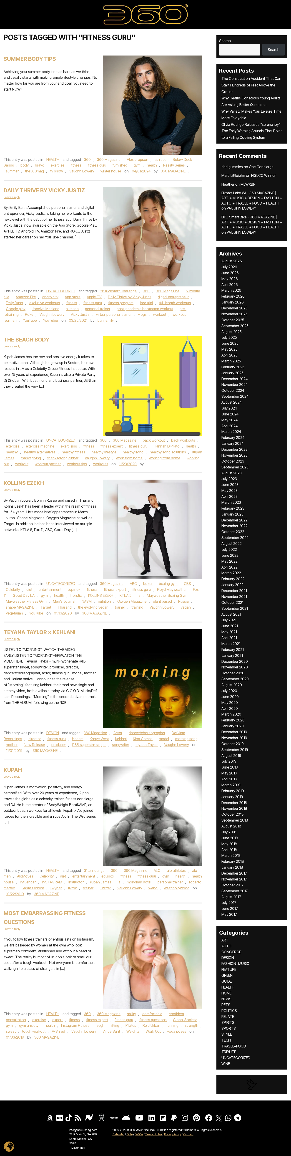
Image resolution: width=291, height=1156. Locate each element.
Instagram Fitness (75, 1025)
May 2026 (229, 278)
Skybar (56, 888)
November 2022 (234, 526)
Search (225, 40)
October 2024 (232, 390)
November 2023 (234, 455)
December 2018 (234, 802)
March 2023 (231, 502)
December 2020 (234, 661)
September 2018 (234, 820)
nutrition (72, 308)
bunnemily (106, 320)
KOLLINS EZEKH (24, 483)
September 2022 (234, 537)
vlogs (142, 314)
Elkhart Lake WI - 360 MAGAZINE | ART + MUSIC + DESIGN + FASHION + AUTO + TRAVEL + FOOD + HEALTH (251, 198)
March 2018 (231, 855)
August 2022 (231, 543)
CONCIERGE (231, 952)
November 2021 (234, 596)
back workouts (183, 440)
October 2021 (232, 602)
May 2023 (229, 490)
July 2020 (229, 690)
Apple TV (94, 297)
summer (12, 171)
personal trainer (97, 308)
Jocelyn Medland (45, 308)
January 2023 (232, 514)
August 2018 (231, 826)
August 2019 (231, 755)
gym (137, 165)
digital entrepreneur (173, 297)
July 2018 (228, 832)
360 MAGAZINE (173, 171)
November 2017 (234, 879)
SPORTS (228, 1028)
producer (58, 744)
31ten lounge (94, 870)
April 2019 (229, 779)
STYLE (226, 1034)
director (34, 738)
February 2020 (233, 720)
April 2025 (229, 355)
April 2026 (229, 284)
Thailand (65, 607)
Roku (29, 314)
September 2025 (234, 326)
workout (159, 314)
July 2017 (228, 902)
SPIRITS (227, 1022)
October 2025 (232, 320)
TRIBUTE (228, 1052)
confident (176, 1014)
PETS (225, 1004)
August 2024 (231, 402)
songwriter (120, 744)
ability (131, 1014)
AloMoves (25, 876)
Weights (132, 1031)
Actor (117, 733)
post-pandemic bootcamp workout (145, 308)
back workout (154, 440)
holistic (76, 595)
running (172, 1025)
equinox (74, 589)
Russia (183, 601)
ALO (157, 870)
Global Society (185, 1019)
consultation (16, 1019)
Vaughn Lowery (81, 171)
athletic (160, 159)
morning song (186, 738)
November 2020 (234, 667)
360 (87, 159)
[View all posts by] (147, 464)
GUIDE (226, 981)
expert (57, 1019)
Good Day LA (24, 595)
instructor (76, 882)
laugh (100, 1025)
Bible (130, 1134)
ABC (133, 583)
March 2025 (231, 361)
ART (224, 940)
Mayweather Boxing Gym (167, 595)
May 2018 (229, 844)
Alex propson (137, 159)
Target (45, 607)
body (24, 165)
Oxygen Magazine (132, 601)
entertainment (50, 589)
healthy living (133, 452)
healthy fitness (73, 452)
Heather (227, 184)
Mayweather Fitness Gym (26, 601)
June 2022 (229, 555)
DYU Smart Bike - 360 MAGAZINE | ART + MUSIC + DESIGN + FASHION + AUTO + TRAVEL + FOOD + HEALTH (251, 222)
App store (72, 297)
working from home (164, 458)
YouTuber (50, 320)
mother (12, 744)
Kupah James (100, 882)
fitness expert (111, 446)
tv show (56, 171)
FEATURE (228, 969)
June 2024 (229, 414)
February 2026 (233, 296)
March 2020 (231, 714)
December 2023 (234, 449)
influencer (28, 882)
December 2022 (234, 520)
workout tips (77, 464)
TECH (226, 1040)
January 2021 (232, 655)
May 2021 (229, 632)
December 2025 (234, 308)
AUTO (226, 946)
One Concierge (261, 166)
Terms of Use (153, 1134)
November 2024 (234, 384)
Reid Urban (151, 1025)
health (152, 165)
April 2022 (229, 567)
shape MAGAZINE (20, 607)
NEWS (226, 999)
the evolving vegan (93, 607)
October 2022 (232, 531)
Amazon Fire (26, 297)
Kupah (13, 769)
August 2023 (231, 473)
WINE (225, 1063)
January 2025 (232, 373)
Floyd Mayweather (172, 589)
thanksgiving (31, 458)
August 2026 (231, 261)
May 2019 (229, 773)
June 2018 (229, 838)
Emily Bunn (14, 303)
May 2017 (229, 914)
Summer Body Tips (30, 59)
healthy (12, 452)
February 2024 (232, 437)
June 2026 (230, 273)
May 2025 (229, 349)
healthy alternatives (39, 452)
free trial (146, 303)
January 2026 (232, 302)
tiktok (72, 888)
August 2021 (231, 614)
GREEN (227, 975)
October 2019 (232, 743)
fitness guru (97, 165)
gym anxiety (28, 1025)
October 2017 (232, 885)
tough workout (33, 1031)
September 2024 (234, 396)
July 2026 (229, 267)
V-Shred (58, 1031)
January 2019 (232, 796)
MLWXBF (248, 184)
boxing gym (168, 583)
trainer (120, 607)
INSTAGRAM (52, 882)
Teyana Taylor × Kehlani (39, 632)
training (137, 607)
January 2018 (232, 867)
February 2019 (232, 791)
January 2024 (232, 443)
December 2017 (234, 873)
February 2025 (232, 367)
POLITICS (229, 1010)
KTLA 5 (125, 595)
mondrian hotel (139, 882)
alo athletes (176, 870)
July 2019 (228, 761)
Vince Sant (111, 1031)
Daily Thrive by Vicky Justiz (44, 190)
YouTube (30, 320)
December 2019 (234, 732)
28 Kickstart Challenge (118, 291)
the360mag (34, 171)
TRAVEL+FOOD (233, 1046)
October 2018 (232, 814)
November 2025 (234, 314)
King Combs (143, 738)
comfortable (152, 1014)
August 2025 (231, 331)
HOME (226, 993)
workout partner (48, 464)
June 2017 (229, 908)
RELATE (227, 1016)
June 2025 (229, 343)
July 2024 (229, 408)
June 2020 (230, 696)
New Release (34, 744)
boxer (148, 583)
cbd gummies (232, 166)
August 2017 (231, 897)
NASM (87, 601)
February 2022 (232, 579)
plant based (162, 601)
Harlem (77, 738)
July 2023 (229, 478)
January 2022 (232, 584)
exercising (69, 446)
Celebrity (13, 589)
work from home (129, 458)
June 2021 (229, 626)
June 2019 (229, 767)
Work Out (153, 1031)
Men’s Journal (64, 601)
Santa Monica (33, 888)
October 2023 (232, 461)
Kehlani (121, 738)
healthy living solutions (168, 452)
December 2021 (234, 590)
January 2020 (232, 726)
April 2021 (229, 637)
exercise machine (40, 446)
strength (191, 1025)
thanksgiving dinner (62, 458)
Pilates (130, 1025)
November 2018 (234, 808)
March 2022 (231, 573)
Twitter (105, 888)
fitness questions (153, 1019)
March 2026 (231, 290)
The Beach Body (26, 339)
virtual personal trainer (114, 314)
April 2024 (229, 426)
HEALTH (52, 159)
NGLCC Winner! (263, 175)
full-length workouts (175, 303)
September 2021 (234, 608)
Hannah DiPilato (167, 446)
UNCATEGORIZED (60, 291)
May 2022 (229, 561)
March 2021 (230, 643)
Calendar (118, 1134)
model (164, 738)
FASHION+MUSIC (235, 963)
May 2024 (229, 420)
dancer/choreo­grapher (147, 733)
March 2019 (231, 785)
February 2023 (232, 508)
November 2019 (234, 738)
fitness (76, 165)
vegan (186, 607)
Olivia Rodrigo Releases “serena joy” (251, 124)
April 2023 (229, 496)
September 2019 (234, 749)
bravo (39, 165)
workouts (100, 464)
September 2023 (234, 467)
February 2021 (232, 649)
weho (153, 888)
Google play (15, 308)
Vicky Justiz (80, 314)
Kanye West (99, 738)
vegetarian (14, 613)
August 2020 (231, 685)
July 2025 (229, 337)
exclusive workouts (44, 303)
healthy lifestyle (104, 452)
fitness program (120, 303)
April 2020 (229, 708)
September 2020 (235, 679)
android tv (50, 297)
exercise (57, 165)
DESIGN (52, 733)
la (139, 595)
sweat (11, 1031)
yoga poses (176, 1031)
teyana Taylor (146, 744)
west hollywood (176, 888)
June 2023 (229, 484)
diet (29, 589)
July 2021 (228, 620)
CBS (187, 583)
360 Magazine (108, 159)
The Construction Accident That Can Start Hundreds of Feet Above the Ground (251, 85)
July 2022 (229, 549)
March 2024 (231, 431)
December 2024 (234, 379)
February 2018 (232, 861)
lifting (115, 1025)
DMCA (139, 1134)
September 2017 (234, 891)
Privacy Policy (172, 1134)
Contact (188, 1134)
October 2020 (232, 673)
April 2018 (229, 849)
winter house (110, 171)
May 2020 (229, 702)
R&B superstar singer (89, 744)
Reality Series (174, 165)
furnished (120, 165)
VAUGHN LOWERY (241, 208)
